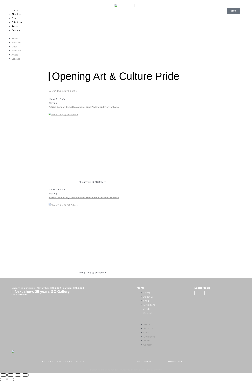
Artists (15, 26)
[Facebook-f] (196, 293)
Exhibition (17, 22)
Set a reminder (20, 294)
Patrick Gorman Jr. (58, 107)
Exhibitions (149, 304)
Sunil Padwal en (94, 107)
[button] (126, 34)
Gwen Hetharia (111, 107)
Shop (14, 18)
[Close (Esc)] (3, 375)
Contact (16, 30)
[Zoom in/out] (25, 375)
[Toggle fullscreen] (18, 375)
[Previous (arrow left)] (3, 379)
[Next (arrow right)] (10, 379)
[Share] (10, 375)
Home (15, 10)
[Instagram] (202, 293)
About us (16, 14)
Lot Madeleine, (77, 107)
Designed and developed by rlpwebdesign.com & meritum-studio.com (126, 369)
